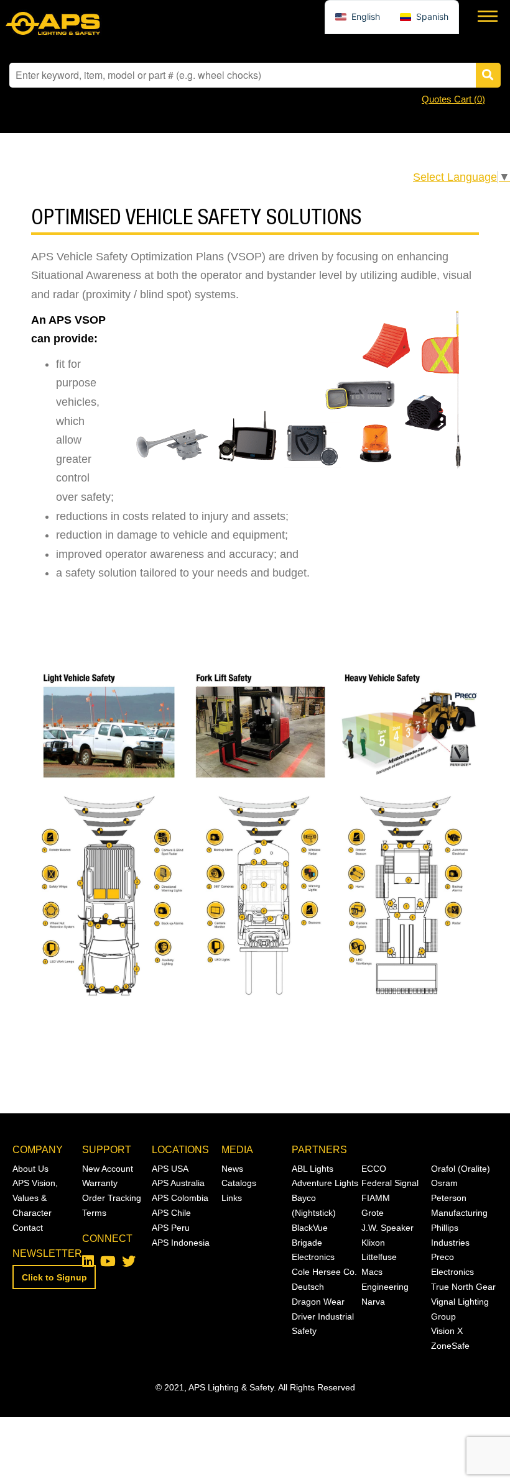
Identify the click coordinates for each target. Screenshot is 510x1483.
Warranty (100, 1183)
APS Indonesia (181, 1243)
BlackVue (310, 1228)
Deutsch (308, 1287)
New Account (107, 1169)
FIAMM (375, 1198)
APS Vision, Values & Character (35, 1198)
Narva (373, 1302)
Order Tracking (111, 1198)
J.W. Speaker (387, 1228)
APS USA (170, 1169)
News (232, 1169)
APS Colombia (180, 1198)
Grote (372, 1213)
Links (231, 1198)
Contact (27, 1228)
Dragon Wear (318, 1302)
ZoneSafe (450, 1346)
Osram (444, 1183)
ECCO (373, 1169)
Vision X (447, 1331)
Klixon (373, 1243)
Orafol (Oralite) (460, 1169)
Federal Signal (390, 1183)
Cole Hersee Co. (324, 1272)
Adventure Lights (325, 1183)
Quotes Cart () (453, 99)
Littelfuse (379, 1257)
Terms (94, 1213)
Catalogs (238, 1183)
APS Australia (178, 1183)
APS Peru (171, 1228)
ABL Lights (312, 1169)
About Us (30, 1169)
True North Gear (463, 1287)
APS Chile (171, 1213)
